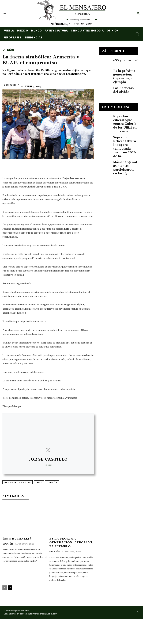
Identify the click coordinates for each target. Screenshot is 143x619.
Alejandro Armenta (17, 482)
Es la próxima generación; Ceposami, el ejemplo (71, 542)
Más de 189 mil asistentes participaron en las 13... (125, 167)
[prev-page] (4, 587)
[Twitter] (138, 13)
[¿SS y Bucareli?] (24, 520)
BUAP (39, 482)
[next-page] (10, 587)
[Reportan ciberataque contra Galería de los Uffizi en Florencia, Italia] (105, 117)
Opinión (8, 49)
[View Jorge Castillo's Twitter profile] (48, 450)
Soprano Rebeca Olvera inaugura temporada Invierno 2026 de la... (124, 146)
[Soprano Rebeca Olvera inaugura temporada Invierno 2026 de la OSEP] (105, 138)
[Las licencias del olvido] (105, 88)
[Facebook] (131, 13)
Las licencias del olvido (123, 90)
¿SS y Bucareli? (16, 538)
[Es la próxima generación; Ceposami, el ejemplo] (71, 520)
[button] (137, 33)
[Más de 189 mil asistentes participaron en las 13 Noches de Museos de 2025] (105, 162)
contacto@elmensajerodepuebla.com (38, 613)
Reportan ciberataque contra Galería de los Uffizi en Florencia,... (125, 123)
